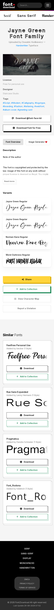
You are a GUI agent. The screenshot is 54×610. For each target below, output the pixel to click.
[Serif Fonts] (7, 15)
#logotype (40, 103)
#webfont (39, 106)
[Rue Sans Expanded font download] (27, 403)
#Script (6, 103)
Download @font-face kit (28, 118)
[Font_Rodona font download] (27, 497)
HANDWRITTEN (27, 568)
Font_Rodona (13, 485)
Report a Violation (27, 308)
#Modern (15, 103)
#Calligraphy (28, 103)
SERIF (27, 548)
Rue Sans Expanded (17, 392)
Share (28, 279)
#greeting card (25, 109)
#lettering (28, 106)
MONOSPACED (27, 563)
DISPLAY (27, 558)
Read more (9, 181)
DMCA (27, 579)
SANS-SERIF (27, 553)
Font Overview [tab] (13, 142)
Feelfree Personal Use (18, 345)
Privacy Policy (27, 583)
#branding (8, 106)
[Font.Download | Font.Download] (9, 5)
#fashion (18, 106)
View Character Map (28, 299)
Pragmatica (12, 438)
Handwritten (22, 45)
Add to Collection (28, 289)
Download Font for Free (28, 128)
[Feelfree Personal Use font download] (27, 357)
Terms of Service (27, 588)
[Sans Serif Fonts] (27, 15)
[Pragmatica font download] (27, 450)
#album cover (9, 109)
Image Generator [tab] (37, 142)
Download (28, 368)
